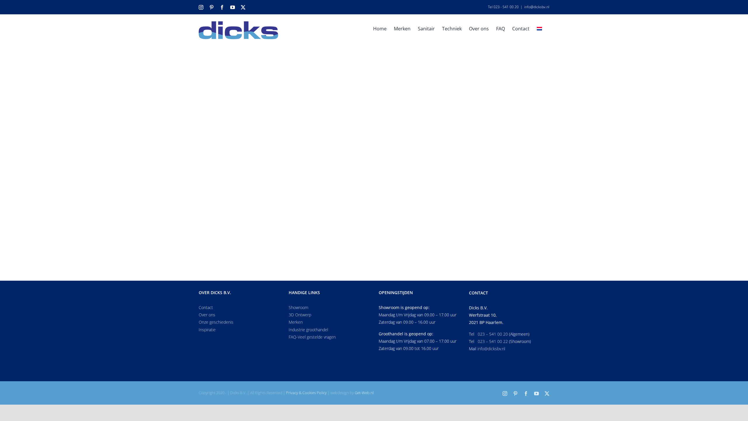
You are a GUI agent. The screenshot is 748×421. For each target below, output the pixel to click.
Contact (206, 307)
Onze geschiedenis (216, 322)
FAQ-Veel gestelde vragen (312, 337)
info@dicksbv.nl (536, 6)
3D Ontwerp (300, 315)
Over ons (207, 315)
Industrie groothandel (308, 329)
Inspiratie (207, 329)
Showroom (298, 307)
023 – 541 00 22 (493, 341)
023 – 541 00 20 (493, 334)
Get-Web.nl (364, 392)
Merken (296, 322)
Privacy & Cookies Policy (306, 392)
